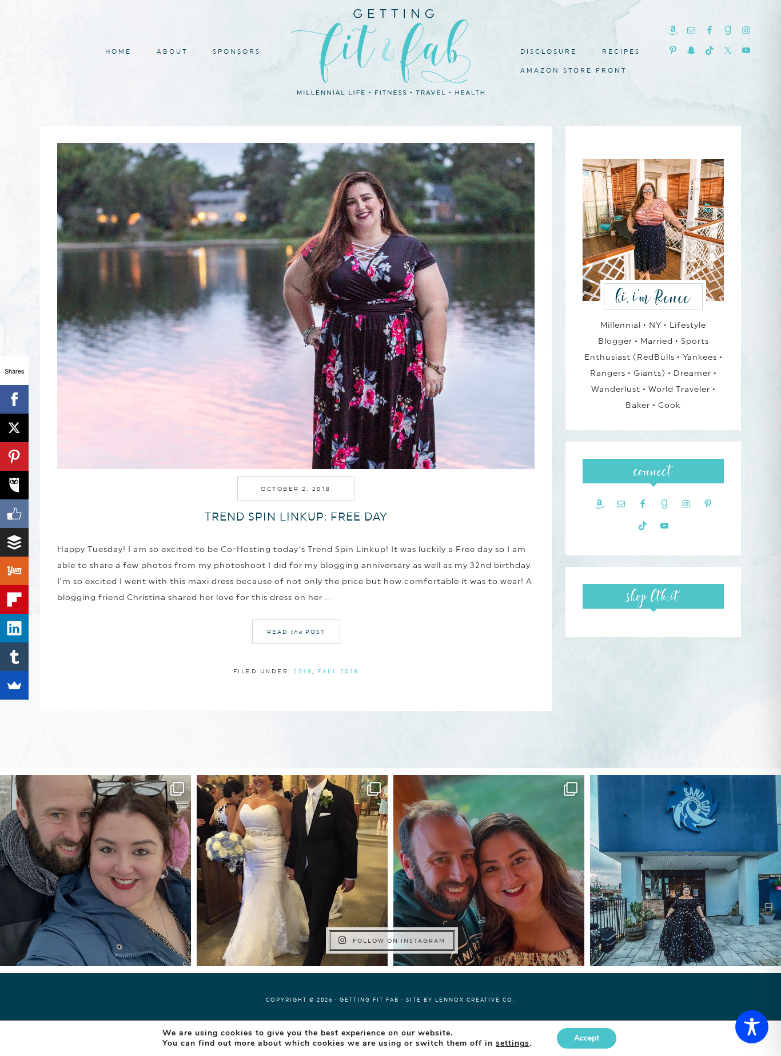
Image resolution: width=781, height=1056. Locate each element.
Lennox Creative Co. (475, 1000)
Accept (586, 1038)
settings (512, 1043)
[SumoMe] (14, 685)
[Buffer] (14, 542)
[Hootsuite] (14, 485)
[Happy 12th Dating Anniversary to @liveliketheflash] (488, 870)
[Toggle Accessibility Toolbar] (752, 1027)
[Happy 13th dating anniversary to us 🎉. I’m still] (95, 870)
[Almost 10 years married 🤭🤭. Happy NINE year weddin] (292, 870)
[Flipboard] (14, 599)
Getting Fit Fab (390, 50)
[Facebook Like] (14, 513)
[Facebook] (14, 399)
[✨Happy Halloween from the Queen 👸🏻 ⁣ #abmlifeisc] (685, 870)
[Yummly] (14, 571)
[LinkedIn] (14, 628)
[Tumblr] (14, 656)
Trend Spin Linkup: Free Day (296, 516)
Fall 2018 (338, 671)
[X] (14, 428)
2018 (302, 671)
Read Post (296, 631)
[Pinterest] (14, 456)
